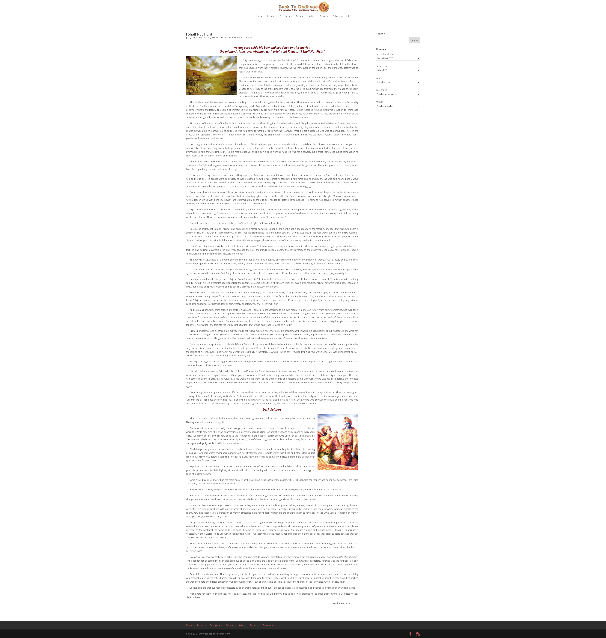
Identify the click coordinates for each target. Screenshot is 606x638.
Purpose (324, 16)
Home (259, 16)
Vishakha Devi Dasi (221, 37)
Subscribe (338, 16)
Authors (271, 16)
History (312, 16)
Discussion (204, 37)
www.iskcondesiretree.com (214, 633)
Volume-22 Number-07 (243, 37)
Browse (299, 16)
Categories (285, 16)
